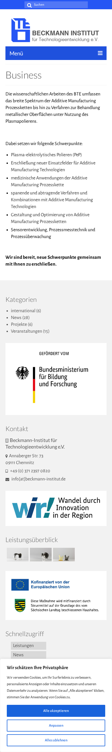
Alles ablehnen (56, 740)
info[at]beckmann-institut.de (38, 479)
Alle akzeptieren (56, 711)
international (23, 310)
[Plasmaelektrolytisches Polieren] (40, 554)
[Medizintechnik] (17, 554)
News (16, 317)
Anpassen (56, 725)
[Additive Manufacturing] (63, 554)
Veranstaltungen (26, 331)
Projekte (19, 324)
